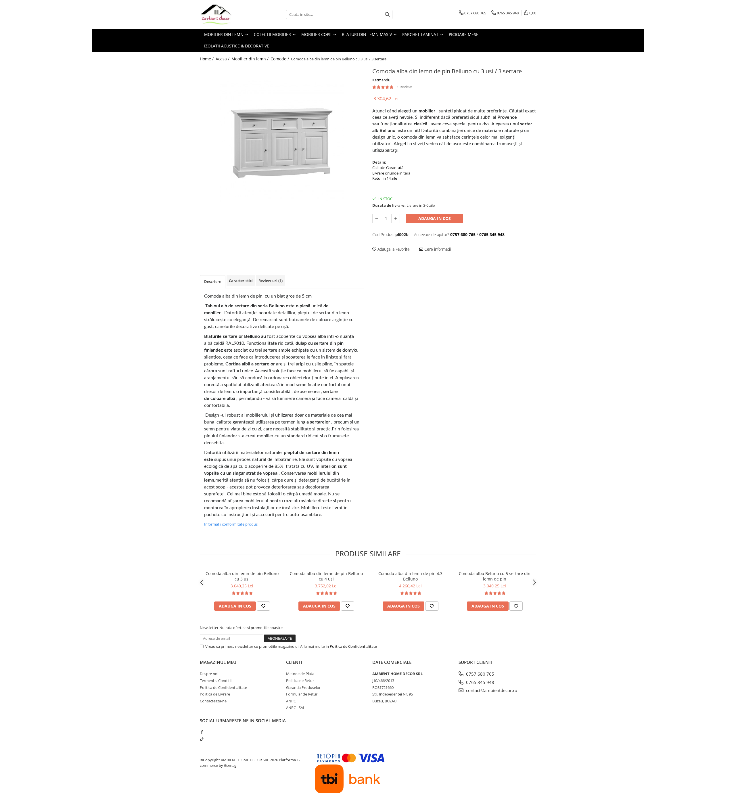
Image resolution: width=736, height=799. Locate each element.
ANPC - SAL (295, 707)
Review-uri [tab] (270, 280)
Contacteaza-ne (213, 701)
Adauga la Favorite (393, 249)
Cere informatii (437, 249)
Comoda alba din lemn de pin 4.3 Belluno (410, 576)
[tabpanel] (282, 142)
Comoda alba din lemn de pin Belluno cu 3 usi (242, 576)
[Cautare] (387, 14)
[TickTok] (202, 738)
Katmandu (381, 80)
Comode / (280, 59)
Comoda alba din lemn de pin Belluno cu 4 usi (326, 576)
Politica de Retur (300, 680)
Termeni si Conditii (215, 680)
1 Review (404, 86)
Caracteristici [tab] (241, 280)
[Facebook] (202, 732)
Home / (207, 59)
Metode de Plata (300, 673)
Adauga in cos (434, 218)
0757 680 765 (479, 674)
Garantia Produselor (303, 687)
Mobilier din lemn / (250, 59)
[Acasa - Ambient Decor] (228, 14)
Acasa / (223, 59)
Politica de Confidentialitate (353, 646)
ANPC (291, 701)
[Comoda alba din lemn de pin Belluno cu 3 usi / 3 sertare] (282, 142)
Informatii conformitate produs (231, 524)
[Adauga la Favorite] (263, 606)
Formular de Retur (301, 694)
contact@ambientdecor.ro (491, 690)
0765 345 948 (479, 682)
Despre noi (209, 673)
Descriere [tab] (212, 281)
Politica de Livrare (215, 694)
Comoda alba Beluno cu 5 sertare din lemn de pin (494, 576)
